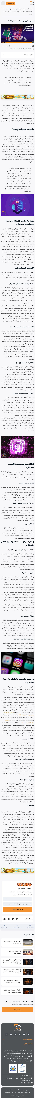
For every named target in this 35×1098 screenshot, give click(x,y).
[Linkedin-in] (28, 1034)
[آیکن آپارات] (24, 1034)
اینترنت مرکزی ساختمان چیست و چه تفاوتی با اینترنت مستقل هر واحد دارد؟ (12, 962)
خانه (31, 9)
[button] (16, 919)
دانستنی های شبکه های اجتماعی (17, 48)
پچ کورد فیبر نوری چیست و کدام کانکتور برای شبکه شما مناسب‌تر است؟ (12, 972)
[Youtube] (6, 1034)
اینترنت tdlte (22, 715)
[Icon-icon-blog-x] (15, 1034)
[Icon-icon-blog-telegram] (19, 1034)
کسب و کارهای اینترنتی (22, 9)
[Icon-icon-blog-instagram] (11, 1034)
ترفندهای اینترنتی (28, 48)
